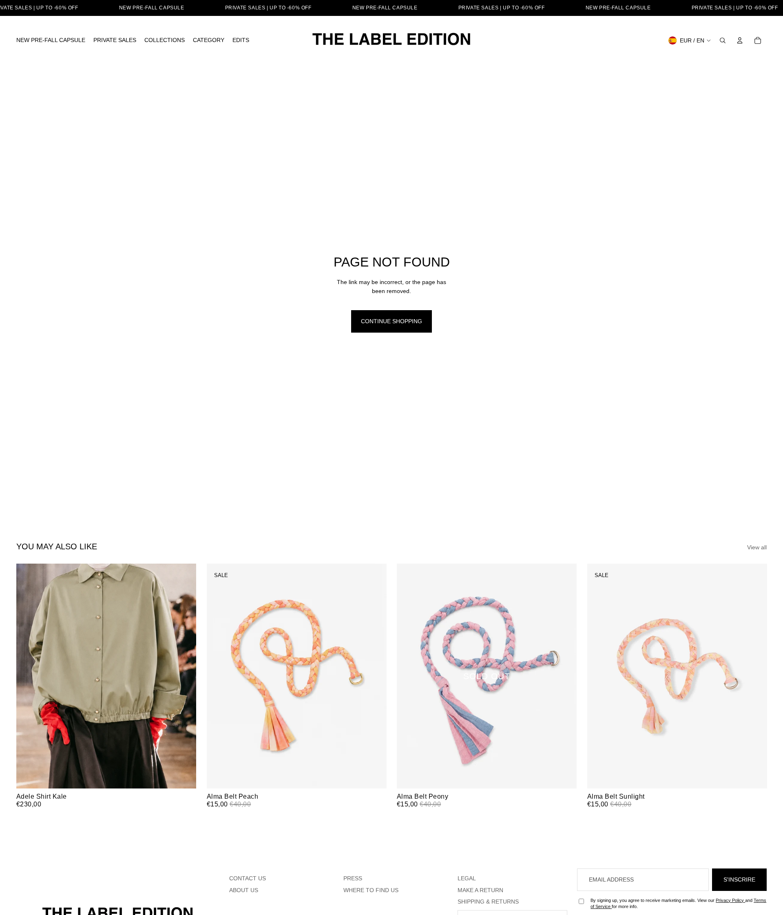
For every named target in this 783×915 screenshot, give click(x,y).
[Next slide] (184, 676)
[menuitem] (50, 40)
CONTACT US (247, 878)
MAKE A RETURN (480, 890)
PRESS (352, 878)
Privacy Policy (730, 900)
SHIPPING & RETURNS (488, 901)
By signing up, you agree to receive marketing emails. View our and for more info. (678, 903)
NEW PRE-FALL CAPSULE (151, 8)
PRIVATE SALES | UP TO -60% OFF (268, 8)
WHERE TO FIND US (370, 890)
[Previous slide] (28, 676)
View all (757, 547)
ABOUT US (243, 890)
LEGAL (467, 878)
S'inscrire (739, 879)
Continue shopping (391, 321)
